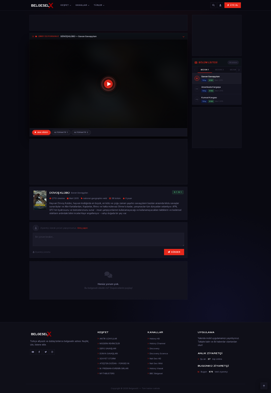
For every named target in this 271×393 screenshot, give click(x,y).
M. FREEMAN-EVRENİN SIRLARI (114, 368)
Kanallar (81, 5)
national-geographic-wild (95, 198)
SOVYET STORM (108, 358)
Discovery (154, 348)
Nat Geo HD (155, 358)
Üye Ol (234, 5)
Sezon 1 (205, 70)
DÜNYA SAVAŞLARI (109, 353)
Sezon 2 (219, 70)
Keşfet (65, 5)
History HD (155, 338)
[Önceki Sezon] (195, 70)
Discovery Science (159, 353)
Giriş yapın (82, 228)
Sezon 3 (234, 70)
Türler (98, 5)
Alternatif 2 (81, 132)
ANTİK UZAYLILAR (108, 338)
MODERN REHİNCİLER (110, 343)
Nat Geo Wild (156, 363)
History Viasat (156, 368)
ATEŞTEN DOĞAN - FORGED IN (114, 363)
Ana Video (42, 132)
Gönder (175, 252)
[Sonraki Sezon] (238, 70)
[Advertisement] (108, 23)
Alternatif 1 (61, 132)
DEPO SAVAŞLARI (108, 348)
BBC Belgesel (156, 373)
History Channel (157, 343)
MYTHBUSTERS (107, 373)
